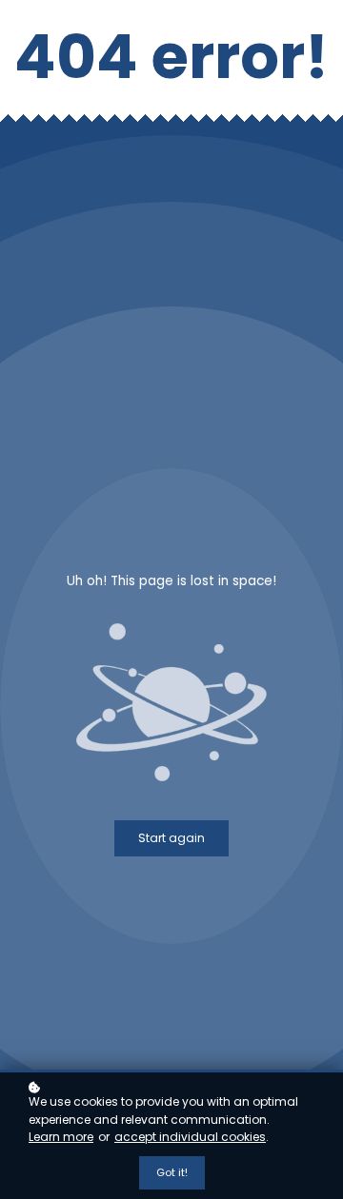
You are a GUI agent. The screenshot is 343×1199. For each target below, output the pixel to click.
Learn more (61, 1137)
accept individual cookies (190, 1137)
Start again (171, 838)
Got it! (172, 1172)
